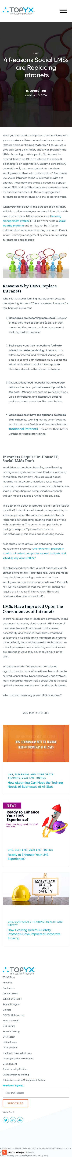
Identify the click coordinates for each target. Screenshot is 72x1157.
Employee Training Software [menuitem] (17, 1053)
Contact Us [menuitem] (9, 988)
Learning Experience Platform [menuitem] (18, 1058)
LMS (36, 53)
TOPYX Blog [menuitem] (9, 977)
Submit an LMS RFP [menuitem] (12, 999)
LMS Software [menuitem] (10, 1042)
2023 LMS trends (34, 777)
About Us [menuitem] (7, 982)
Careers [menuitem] (7, 1009)
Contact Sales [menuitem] (10, 993)
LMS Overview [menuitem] (10, 1047)
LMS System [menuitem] (9, 1036)
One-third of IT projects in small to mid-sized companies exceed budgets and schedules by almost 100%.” (34, 553)
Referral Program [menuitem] (11, 1004)
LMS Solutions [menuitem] (10, 1064)
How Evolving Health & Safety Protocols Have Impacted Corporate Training (34, 934)
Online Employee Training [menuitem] (16, 1074)
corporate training (30, 921)
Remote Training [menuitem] (11, 1031)
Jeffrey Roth (38, 90)
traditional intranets (23, 429)
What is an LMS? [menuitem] (11, 1020)
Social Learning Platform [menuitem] (15, 1069)
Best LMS (21, 849)
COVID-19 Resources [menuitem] (13, 1015)
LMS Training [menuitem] (9, 1026)
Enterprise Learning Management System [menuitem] (24, 1080)
